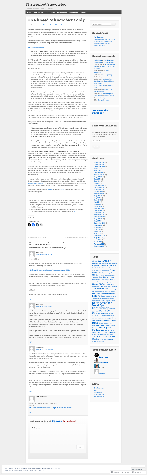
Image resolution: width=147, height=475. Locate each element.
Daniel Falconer (110, 275)
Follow (96, 146)
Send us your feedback (77, 12)
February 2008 (99, 244)
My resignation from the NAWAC (104, 39)
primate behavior (107, 315)
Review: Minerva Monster (102, 43)
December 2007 (99, 246)
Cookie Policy (41, 470)
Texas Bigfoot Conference (101, 328)
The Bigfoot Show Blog (46, 4)
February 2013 (99, 208)
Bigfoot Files (113, 263)
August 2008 (98, 238)
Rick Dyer (108, 318)
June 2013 (97, 200)
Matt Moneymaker (100, 293)
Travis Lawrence (105, 339)
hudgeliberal (98, 60)
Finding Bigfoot (99, 284)
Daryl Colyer (104, 277)
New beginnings (99, 37)
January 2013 (98, 210)
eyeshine (112, 282)
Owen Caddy (95, 311)
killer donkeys (100, 291)
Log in (96, 390)
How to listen (50, 12)
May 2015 (97, 168)
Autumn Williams (98, 263)
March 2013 (98, 206)
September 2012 (99, 217)
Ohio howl (112, 308)
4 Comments (58, 24)
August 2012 (98, 219)
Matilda (113, 291)
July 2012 (97, 221)
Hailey (96, 66)
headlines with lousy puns (43, 242)
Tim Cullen (100, 337)
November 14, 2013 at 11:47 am (44, 254)
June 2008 (97, 240)
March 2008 (98, 242)
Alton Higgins (97, 261)
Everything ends (99, 45)
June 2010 (97, 229)
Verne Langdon (101, 341)
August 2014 (98, 177)
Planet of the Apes (97, 315)
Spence (57, 420)
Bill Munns (111, 265)
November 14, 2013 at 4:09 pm (44, 306)
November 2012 (99, 215)
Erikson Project (105, 282)
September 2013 (99, 194)
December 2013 (99, 187)
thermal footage (101, 334)
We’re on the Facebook (100, 111)
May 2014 (97, 183)
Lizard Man (107, 291)
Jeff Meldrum (98, 288)
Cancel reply (70, 421)
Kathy (109, 289)
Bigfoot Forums (99, 266)
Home (29, 12)
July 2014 (97, 179)
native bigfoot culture (108, 300)
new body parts (56, 242)
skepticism (64, 242)
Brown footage (105, 270)
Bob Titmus (98, 270)
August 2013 (98, 196)
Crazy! (62, 189)
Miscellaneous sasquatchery (42, 244)
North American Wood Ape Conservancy (102, 305)
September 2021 (99, 162)
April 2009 (97, 233)
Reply (30, 299)
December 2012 (99, 212)
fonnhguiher (98, 81)
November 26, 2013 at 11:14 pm (44, 399)
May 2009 (97, 231)
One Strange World (100, 85)
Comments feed (99, 394)
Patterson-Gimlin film (102, 312)
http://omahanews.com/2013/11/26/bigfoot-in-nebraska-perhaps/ (51, 408)
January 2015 (98, 173)
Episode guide (62, 12)
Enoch (99, 282)
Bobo (110, 268)
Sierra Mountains (104, 323)
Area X (107, 260)
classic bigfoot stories (110, 273)
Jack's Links (107, 286)
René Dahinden (100, 318)
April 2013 (97, 204)
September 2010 (99, 223)
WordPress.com (99, 396)
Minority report (109, 96)
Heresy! (50, 189)
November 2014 (99, 175)
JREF (106, 289)
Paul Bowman (109, 313)
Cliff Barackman (98, 275)
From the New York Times (36, 47)
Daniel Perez (95, 277)
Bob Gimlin (95, 268)
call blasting (101, 273)
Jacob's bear (113, 286)
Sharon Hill (104, 321)
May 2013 (97, 202)
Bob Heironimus (104, 268)
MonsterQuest (96, 300)
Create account (99, 388)
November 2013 (99, 189)
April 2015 (97, 171)
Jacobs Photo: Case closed (103, 41)
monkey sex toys (109, 298)
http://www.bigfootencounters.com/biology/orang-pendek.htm (49, 270)
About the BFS (38, 12)
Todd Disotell (107, 337)
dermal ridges (105, 280)
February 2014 (99, 185)
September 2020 (100, 164)
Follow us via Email (104, 125)
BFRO (107, 263)
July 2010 (97, 227)
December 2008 (99, 236)
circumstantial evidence (35, 183)
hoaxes (100, 286)
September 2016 (99, 166)
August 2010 (98, 225)
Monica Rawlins (100, 298)
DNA (111, 279)
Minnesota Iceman (108, 296)
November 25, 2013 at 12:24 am (44, 349)
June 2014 (97, 181)
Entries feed (98, 392)
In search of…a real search (38, 237)
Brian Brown (50, 24)
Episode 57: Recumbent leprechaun (75, 237)
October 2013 (98, 191)
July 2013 (97, 198)
